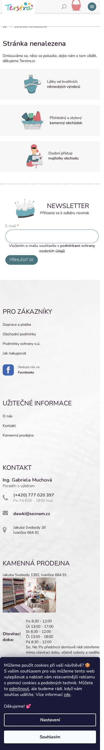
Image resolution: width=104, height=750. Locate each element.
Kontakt (9, 425)
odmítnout (19, 689)
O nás (8, 416)
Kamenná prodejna (18, 435)
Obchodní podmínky (19, 334)
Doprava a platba (17, 324)
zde (67, 695)
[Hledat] (64, 6)
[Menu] (92, 6)
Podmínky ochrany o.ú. (21, 343)
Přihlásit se (22, 259)
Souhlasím (50, 737)
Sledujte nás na (28, 369)
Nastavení (50, 720)
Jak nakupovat (14, 353)
